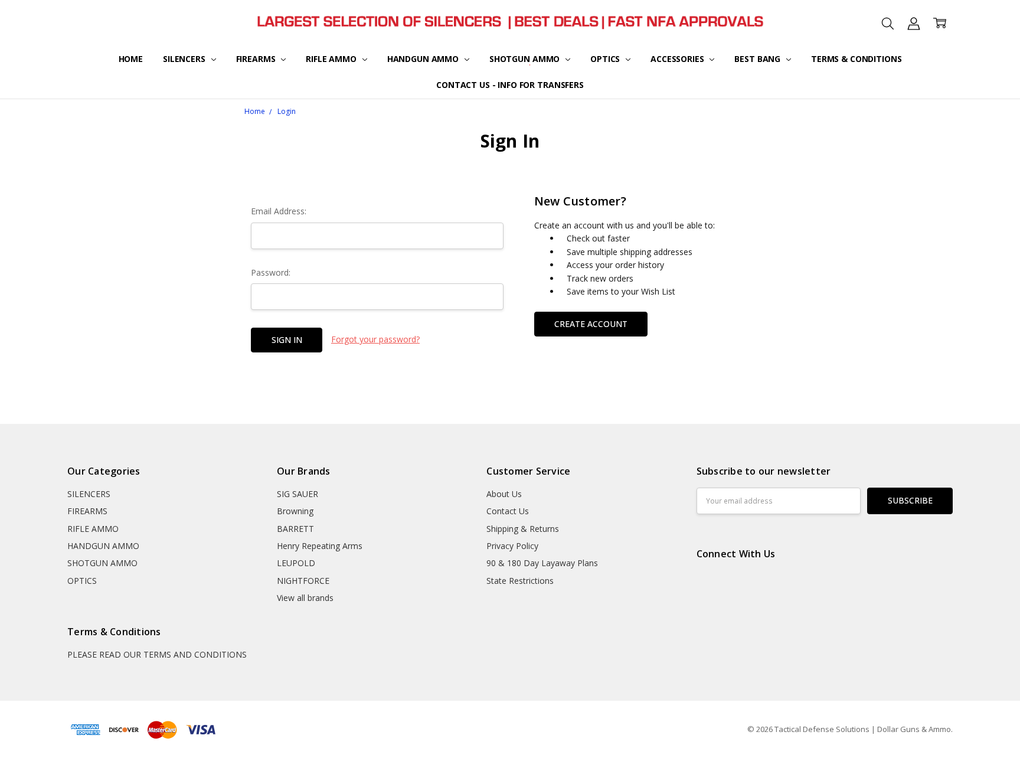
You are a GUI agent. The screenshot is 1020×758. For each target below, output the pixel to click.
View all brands (305, 597)
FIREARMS (257, 58)
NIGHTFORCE (303, 580)
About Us (504, 493)
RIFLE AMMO (332, 58)
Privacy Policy (512, 545)
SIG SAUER (297, 493)
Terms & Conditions (856, 58)
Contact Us (507, 511)
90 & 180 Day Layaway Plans (542, 562)
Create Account (590, 323)
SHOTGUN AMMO (525, 58)
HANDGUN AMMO (424, 58)
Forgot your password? (375, 339)
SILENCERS (185, 58)
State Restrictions (520, 580)
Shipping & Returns (522, 528)
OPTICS (606, 58)
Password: (270, 272)
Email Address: (278, 211)
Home (131, 58)
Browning (295, 511)
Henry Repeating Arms (319, 545)
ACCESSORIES (678, 58)
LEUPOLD (296, 562)
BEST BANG (758, 58)
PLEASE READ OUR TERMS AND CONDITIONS (157, 654)
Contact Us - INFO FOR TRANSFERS (510, 84)
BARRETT (295, 528)
